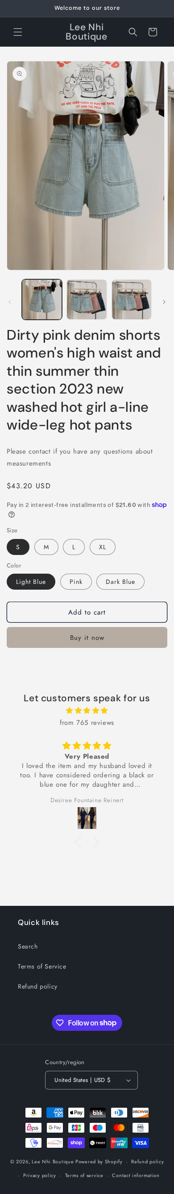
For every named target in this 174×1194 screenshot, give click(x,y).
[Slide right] (164, 302)
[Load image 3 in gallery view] (132, 299)
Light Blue (31, 581)
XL (102, 547)
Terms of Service (42, 966)
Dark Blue (120, 581)
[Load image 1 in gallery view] (42, 299)
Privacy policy (39, 1175)
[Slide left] (10, 302)
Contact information (135, 1175)
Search (28, 946)
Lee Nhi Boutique (53, 1161)
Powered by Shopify (99, 1161)
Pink (76, 581)
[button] (18, 32)
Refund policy (38, 986)
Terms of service (84, 1175)
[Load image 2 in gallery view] (86, 299)
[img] (87, 710)
